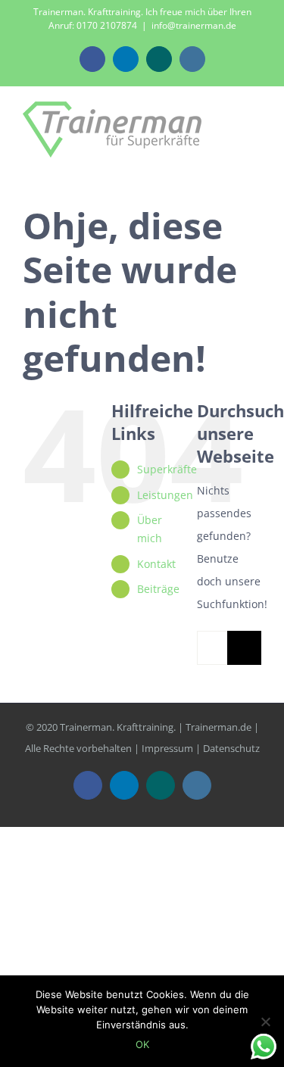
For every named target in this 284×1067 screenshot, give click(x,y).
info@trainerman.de (193, 25)
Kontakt (156, 564)
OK (142, 1044)
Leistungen (165, 495)
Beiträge (158, 589)
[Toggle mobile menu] (255, 128)
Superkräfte (167, 469)
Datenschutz (231, 748)
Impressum (167, 748)
